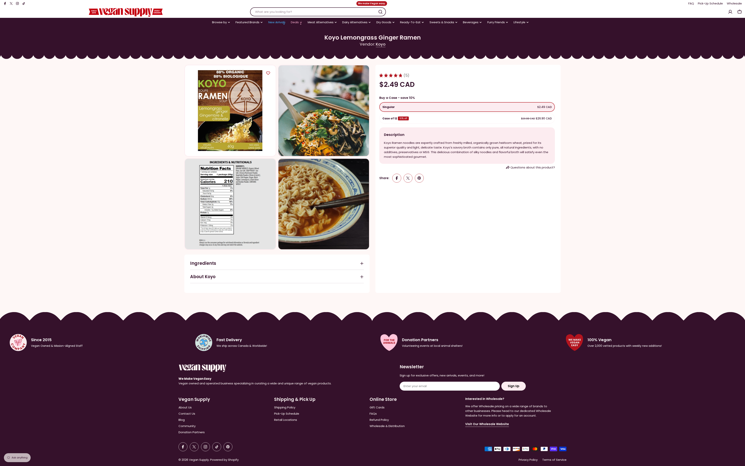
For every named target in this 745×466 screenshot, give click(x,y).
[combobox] (318, 11)
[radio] (467, 107)
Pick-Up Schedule (710, 3)
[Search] (380, 11)
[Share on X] (408, 178)
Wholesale (734, 3)
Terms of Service (554, 460)
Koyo (380, 44)
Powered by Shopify (224, 460)
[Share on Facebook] (396, 178)
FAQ (691, 3)
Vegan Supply (199, 460)
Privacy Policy (528, 460)
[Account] (730, 11)
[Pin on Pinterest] (419, 178)
